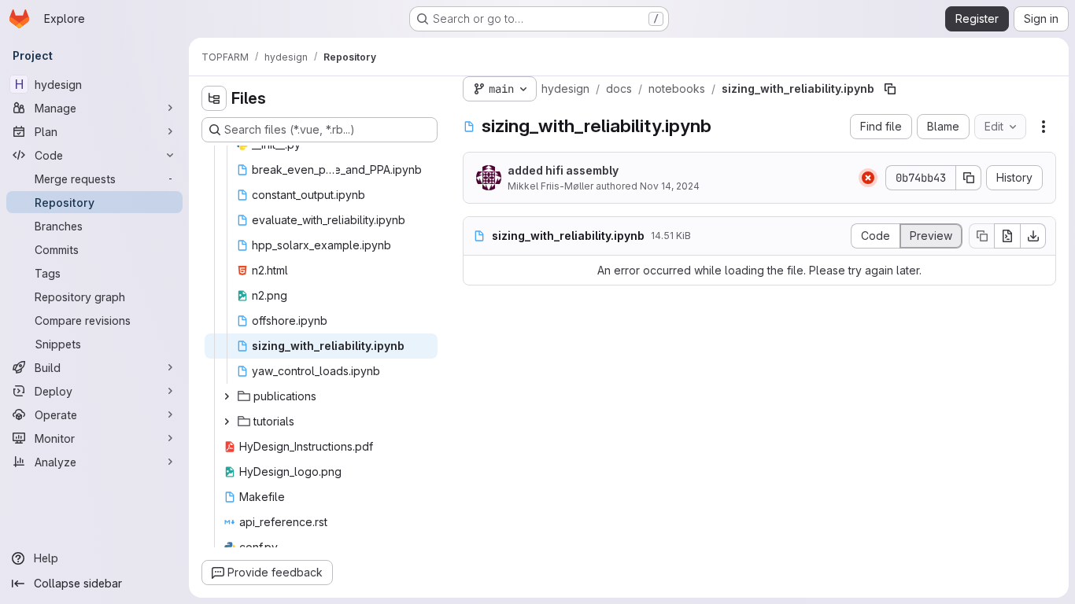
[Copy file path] (890, 88)
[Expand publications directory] (226, 396)
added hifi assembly (563, 170)
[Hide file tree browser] (214, 98)
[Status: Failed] (868, 177)
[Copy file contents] (981, 236)
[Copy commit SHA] (968, 177)
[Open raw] (1007, 236)
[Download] (1033, 236)
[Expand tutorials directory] (226, 421)
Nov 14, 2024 (670, 186)
